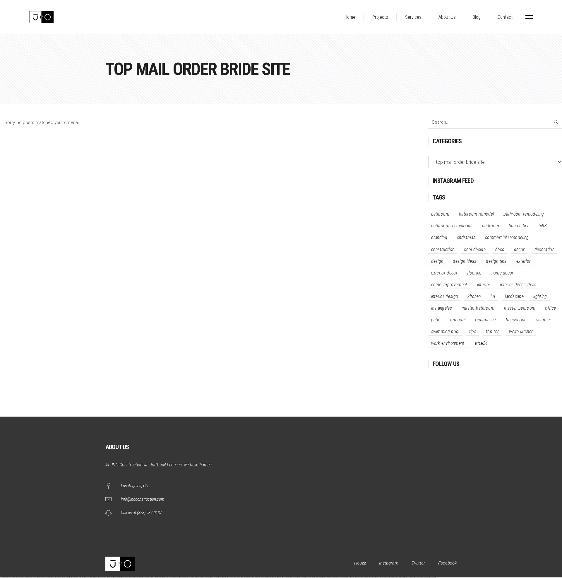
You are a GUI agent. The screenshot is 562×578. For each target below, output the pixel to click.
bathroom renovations (451, 226)
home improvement (449, 284)
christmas (466, 237)
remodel (457, 320)
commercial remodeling (507, 237)
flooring (474, 273)
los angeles (441, 308)
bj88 (543, 226)
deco (499, 249)
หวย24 (481, 343)
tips (472, 331)
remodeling (485, 320)
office (550, 308)
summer (543, 320)
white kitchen (521, 331)
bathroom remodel (476, 214)
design (437, 261)
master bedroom (519, 308)
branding (439, 237)
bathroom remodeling (523, 214)
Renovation (516, 320)
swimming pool (445, 331)
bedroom (490, 226)
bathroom (440, 214)
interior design (444, 296)
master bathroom (478, 308)
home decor (502, 273)
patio (436, 320)
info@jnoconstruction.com (142, 499)
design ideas (464, 261)
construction (443, 249)
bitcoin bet (519, 226)
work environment (448, 343)
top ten (492, 331)
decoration (544, 249)
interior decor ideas (518, 284)
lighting (540, 296)
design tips (496, 261)
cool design (475, 249)
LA (493, 296)
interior (484, 284)
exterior (523, 261)
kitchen (474, 296)
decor (519, 249)
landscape (514, 296)
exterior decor (444, 273)
